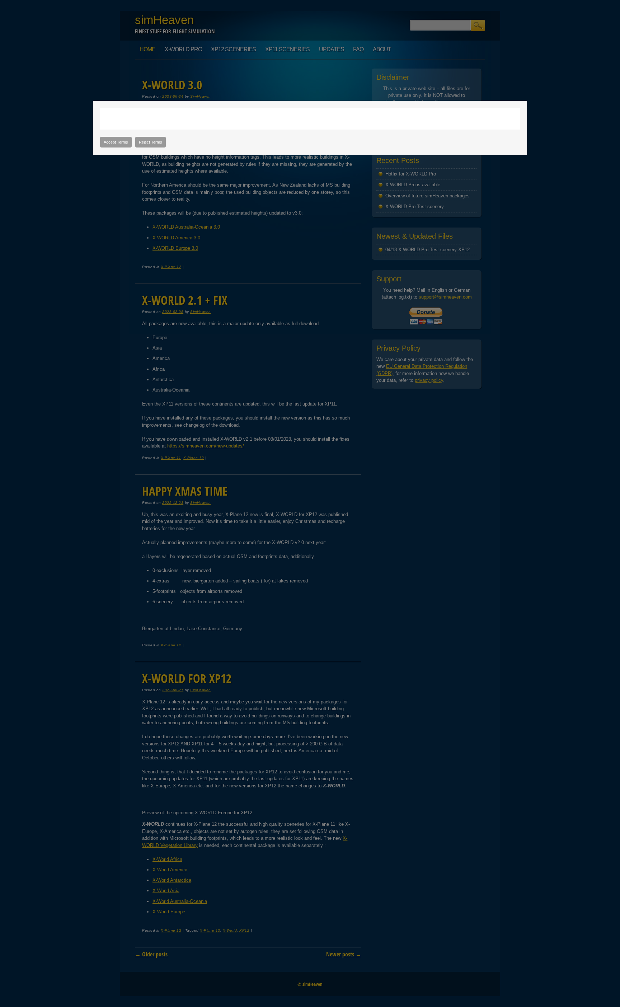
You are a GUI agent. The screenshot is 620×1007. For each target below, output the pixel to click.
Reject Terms (150, 142)
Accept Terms (116, 142)
